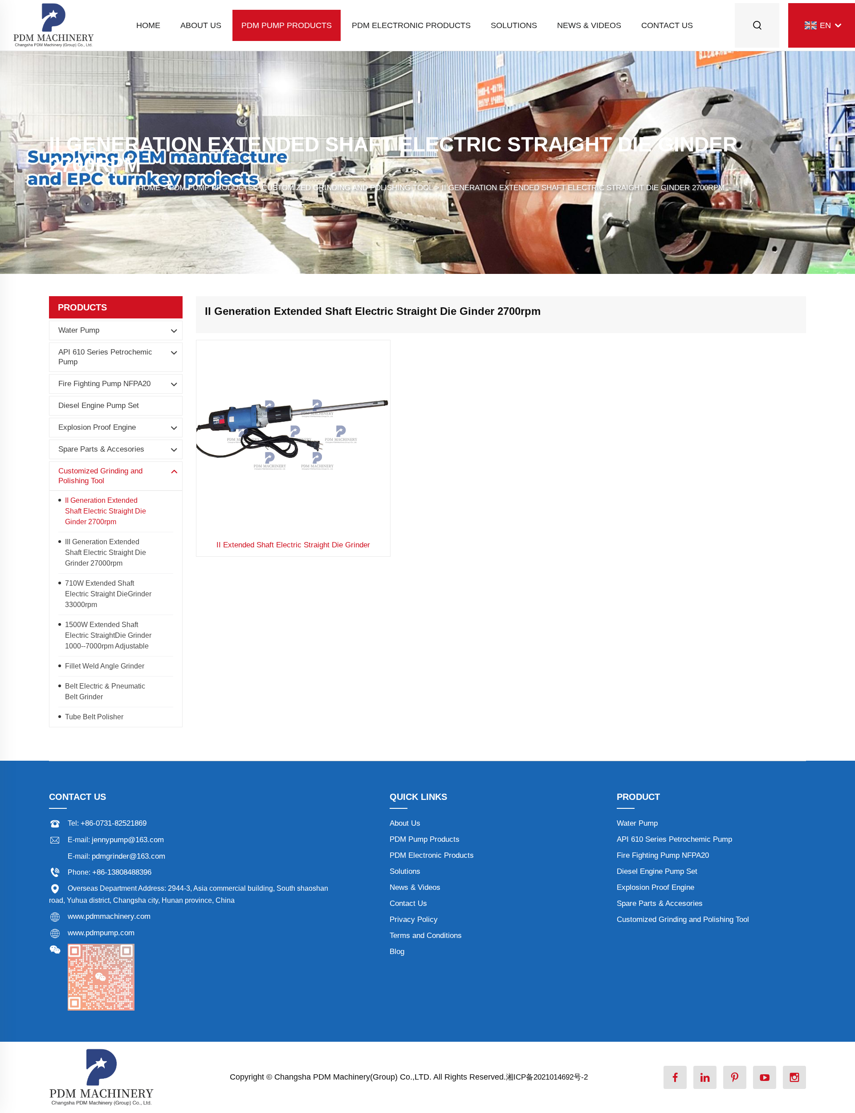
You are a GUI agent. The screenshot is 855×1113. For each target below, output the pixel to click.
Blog (397, 951)
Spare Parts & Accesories (101, 449)
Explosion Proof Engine (97, 427)
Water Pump (78, 330)
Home (148, 25)
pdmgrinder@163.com (128, 856)
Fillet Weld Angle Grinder (104, 666)
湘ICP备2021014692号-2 (547, 1077)
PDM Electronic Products (411, 25)
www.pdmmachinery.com (109, 916)
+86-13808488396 (121, 872)
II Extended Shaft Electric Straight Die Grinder (293, 545)
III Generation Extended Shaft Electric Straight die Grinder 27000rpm (105, 552)
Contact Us (667, 25)
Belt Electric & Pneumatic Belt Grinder (105, 691)
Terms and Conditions (426, 935)
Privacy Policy (414, 919)
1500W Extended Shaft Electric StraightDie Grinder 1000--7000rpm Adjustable (108, 635)
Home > (153, 187)
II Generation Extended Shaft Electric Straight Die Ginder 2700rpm (583, 187)
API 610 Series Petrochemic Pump (105, 357)
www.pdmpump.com (101, 933)
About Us (200, 25)
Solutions (514, 25)
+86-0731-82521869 (114, 823)
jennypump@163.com (128, 840)
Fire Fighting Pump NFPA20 (104, 383)
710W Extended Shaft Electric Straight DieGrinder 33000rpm (108, 593)
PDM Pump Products (286, 25)
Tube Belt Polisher (94, 717)
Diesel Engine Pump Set (98, 405)
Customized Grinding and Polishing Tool (347, 187)
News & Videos (589, 25)
